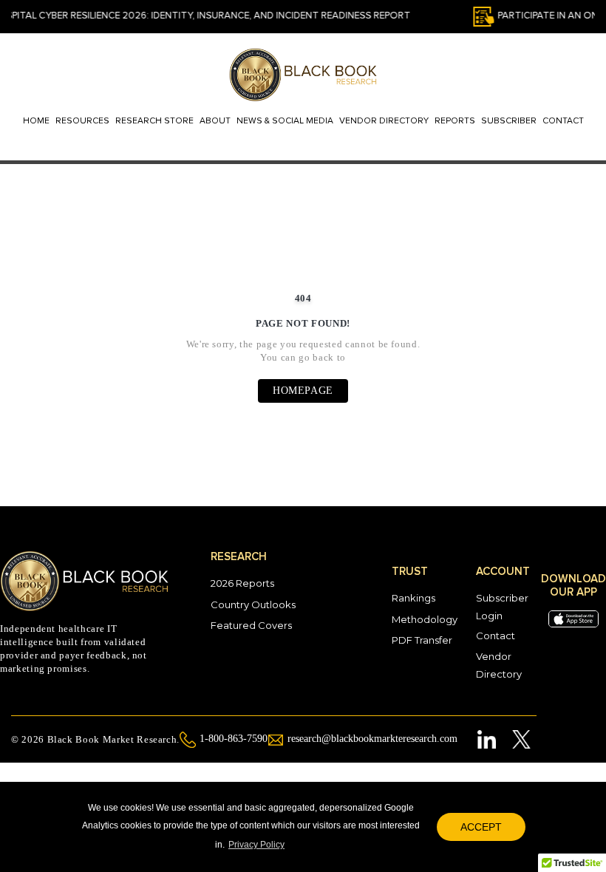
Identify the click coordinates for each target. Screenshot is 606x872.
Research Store (154, 121)
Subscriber (509, 121)
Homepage (303, 390)
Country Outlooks (253, 604)
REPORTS (455, 121)
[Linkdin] (487, 738)
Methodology (424, 619)
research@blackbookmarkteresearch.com (372, 738)
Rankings (413, 598)
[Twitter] (521, 738)
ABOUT (215, 121)
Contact (495, 635)
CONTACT (563, 121)
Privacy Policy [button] (256, 844)
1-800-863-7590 (234, 738)
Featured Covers (251, 625)
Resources (82, 121)
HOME (36, 121)
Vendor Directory (384, 121)
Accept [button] (481, 827)
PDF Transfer (422, 640)
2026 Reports (242, 583)
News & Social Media (284, 121)
